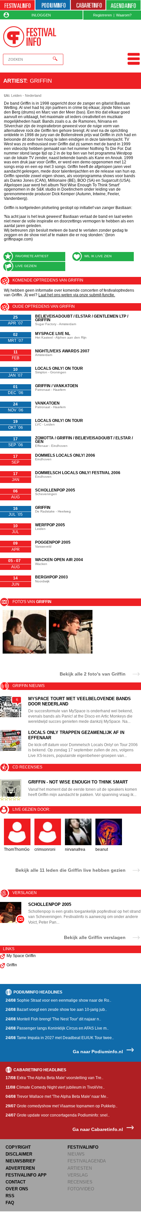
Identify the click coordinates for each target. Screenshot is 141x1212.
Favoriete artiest (32, 256)
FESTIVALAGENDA (87, 1161)
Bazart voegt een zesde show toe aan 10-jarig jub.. (56, 1009)
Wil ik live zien (97, 256)
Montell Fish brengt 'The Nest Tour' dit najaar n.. (53, 1019)
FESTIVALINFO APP (26, 1175)
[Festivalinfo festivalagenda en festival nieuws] (17, 5)
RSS (10, 1195)
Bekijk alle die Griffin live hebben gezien (70, 869)
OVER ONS (17, 1188)
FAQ (10, 1202)
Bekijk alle (93, 673)
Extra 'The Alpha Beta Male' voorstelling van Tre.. (54, 1078)
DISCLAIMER (19, 1154)
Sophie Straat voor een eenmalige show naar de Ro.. (58, 1000)
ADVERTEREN (20, 1168)
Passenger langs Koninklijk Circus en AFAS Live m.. (57, 1028)
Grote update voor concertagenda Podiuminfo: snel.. (58, 1115)
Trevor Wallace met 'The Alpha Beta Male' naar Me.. (57, 1096)
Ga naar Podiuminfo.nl (98, 1051)
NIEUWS (76, 1154)
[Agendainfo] (123, 5)
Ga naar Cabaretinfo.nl (97, 1129)
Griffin (12, 965)
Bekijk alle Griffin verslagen (95, 937)
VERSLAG (78, 1175)
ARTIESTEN (80, 1168)
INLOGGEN (41, 15)
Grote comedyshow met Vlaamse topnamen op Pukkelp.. (61, 1106)
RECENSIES (80, 1182)
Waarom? (123, 15)
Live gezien (25, 266)
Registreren (102, 15)
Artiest (14, 80)
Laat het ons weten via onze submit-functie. (76, 295)
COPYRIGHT (18, 1147)
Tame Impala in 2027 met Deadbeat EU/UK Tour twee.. (60, 1037)
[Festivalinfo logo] (29, 36)
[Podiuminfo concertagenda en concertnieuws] (52, 5)
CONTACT (16, 1182)
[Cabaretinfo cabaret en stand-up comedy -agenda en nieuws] (88, 5)
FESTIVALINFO (83, 1147)
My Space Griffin (21, 956)
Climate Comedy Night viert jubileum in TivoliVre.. (55, 1087)
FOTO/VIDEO (81, 1188)
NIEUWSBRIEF (20, 1161)
